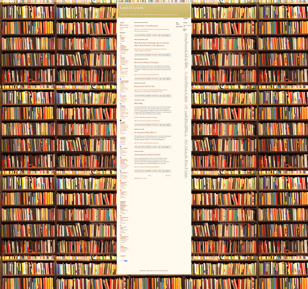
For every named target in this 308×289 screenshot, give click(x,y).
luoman (156, 270)
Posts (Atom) (144, 178)
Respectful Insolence (122, 122)
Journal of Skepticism (123, 137)
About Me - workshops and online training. (123, 98)
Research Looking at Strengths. (146, 62)
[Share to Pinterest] (168, 35)
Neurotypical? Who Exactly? (186, 142)
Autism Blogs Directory (123, 183)
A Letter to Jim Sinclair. (186, 107)
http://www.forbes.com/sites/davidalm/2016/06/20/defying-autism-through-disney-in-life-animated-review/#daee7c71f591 (150, 90)
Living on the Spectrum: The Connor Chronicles (124, 161)
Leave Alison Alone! (186, 35)
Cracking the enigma (123, 192)
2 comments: (155, 54)
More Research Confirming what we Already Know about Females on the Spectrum (151, 44)
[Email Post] (159, 35)
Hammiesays (123, 96)
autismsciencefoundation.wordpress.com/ (124, 82)
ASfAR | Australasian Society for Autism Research (124, 47)
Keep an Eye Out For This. (144, 86)
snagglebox (123, 256)
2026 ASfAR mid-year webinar (124, 51)
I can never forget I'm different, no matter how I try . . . (124, 73)
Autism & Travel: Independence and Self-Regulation (124, 61)
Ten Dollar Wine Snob (124, 218)
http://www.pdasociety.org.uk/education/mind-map (147, 120)
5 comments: (155, 171)
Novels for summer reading (124, 211)
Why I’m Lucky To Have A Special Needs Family (124, 166)
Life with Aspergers (122, 58)
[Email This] (162, 35)
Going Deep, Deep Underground (124, 249)
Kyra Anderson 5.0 (124, 148)
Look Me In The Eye (124, 69)
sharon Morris (125, 25)
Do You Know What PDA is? (145, 132)
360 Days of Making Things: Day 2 (123, 152)
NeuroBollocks (123, 173)
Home (149, 175)
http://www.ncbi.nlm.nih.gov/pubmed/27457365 (146, 74)
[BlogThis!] (163, 35)
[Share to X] (165, 35)
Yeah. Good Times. (123, 227)
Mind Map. (138, 103)
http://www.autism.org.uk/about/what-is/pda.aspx (146, 143)
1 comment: (154, 35)
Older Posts (168, 175)
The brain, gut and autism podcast (124, 240)
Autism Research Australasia (124, 237)
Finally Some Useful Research (146, 25)
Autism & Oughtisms (123, 106)
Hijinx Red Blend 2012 (124, 220)
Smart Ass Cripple (122, 37)
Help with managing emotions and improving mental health (124, 87)
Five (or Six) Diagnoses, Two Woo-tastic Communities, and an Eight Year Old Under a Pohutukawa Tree (124, 112)
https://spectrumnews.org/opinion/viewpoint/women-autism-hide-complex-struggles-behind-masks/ (150, 49)
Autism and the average (123, 195)
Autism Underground (123, 246)
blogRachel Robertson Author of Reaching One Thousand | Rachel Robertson (123, 205)
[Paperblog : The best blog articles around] (124, 262)
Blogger (166, 270)
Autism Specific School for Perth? (147, 154)
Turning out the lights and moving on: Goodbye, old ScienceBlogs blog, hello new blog (124, 128)
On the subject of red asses (124, 230)
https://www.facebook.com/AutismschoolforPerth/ (146, 167)
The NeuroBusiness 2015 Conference (124, 175)
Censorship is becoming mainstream (123, 141)
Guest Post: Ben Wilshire (123, 185)
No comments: (155, 78)
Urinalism (122, 40)
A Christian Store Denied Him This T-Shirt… (186, 76)
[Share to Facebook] (166, 35)
